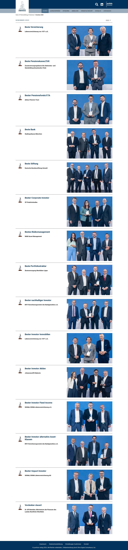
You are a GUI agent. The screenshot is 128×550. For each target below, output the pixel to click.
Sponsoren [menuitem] (66, 11)
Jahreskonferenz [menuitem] (55, 11)
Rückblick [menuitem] (98, 11)
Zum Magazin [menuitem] (107, 11)
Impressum (42, 544)
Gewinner (32, 15)
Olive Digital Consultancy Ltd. (86, 547)
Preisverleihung (24, 15)
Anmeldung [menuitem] (75, 11)
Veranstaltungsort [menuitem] (87, 11)
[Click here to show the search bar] (96, 4)
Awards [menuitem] (45, 11)
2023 (108, 20)
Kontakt (86, 544)
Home (17, 15)
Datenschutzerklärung (56, 544)
